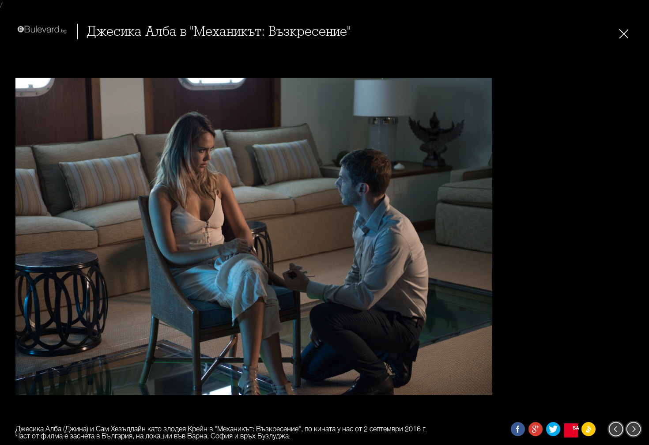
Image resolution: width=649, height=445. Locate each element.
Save (575, 427)
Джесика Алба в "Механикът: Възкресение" (219, 31)
